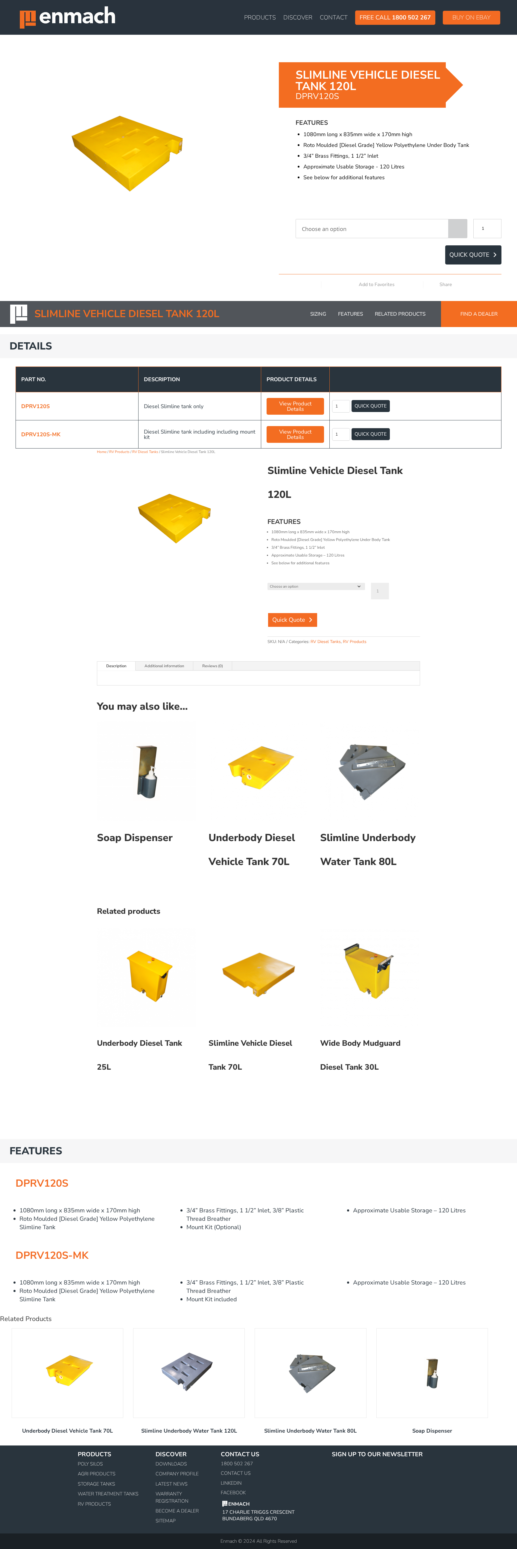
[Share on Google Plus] (497, 284)
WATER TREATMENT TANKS (108, 1494)
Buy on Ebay (471, 17)
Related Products (400, 314)
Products (260, 19)
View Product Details (295, 406)
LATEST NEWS (172, 1483)
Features (350, 314)
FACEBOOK (233, 1492)
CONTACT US (236, 1473)
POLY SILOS (90, 1464)
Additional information (164, 666)
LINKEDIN (231, 1483)
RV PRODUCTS (94, 1504)
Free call (395, 17)
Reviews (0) (212, 666)
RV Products (119, 451)
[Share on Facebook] (479, 284)
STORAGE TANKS (96, 1483)
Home (102, 451)
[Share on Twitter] (488, 284)
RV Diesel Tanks (145, 451)
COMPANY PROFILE (177, 1474)
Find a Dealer (479, 314)
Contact (334, 19)
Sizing (318, 314)
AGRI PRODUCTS (96, 1474)
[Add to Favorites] (407, 285)
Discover (297, 19)
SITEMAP (166, 1521)
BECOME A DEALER (177, 1511)
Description (116, 666)
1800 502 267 (237, 1463)
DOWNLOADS (171, 1464)
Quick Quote (469, 255)
